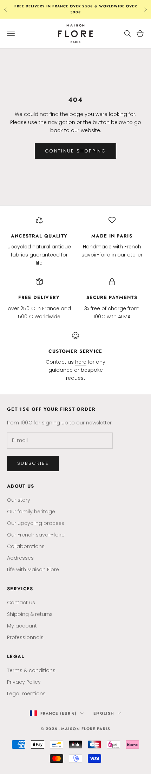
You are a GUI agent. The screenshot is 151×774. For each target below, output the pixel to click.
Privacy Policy (24, 681)
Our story (18, 499)
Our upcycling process (35, 523)
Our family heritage (31, 511)
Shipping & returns (30, 614)
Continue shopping (75, 151)
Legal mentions (26, 693)
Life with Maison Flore (33, 569)
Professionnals (25, 637)
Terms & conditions (31, 670)
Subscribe (33, 463)
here (80, 361)
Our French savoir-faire (36, 534)
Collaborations (26, 546)
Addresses (20, 557)
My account (22, 625)
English (103, 713)
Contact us (21, 602)
